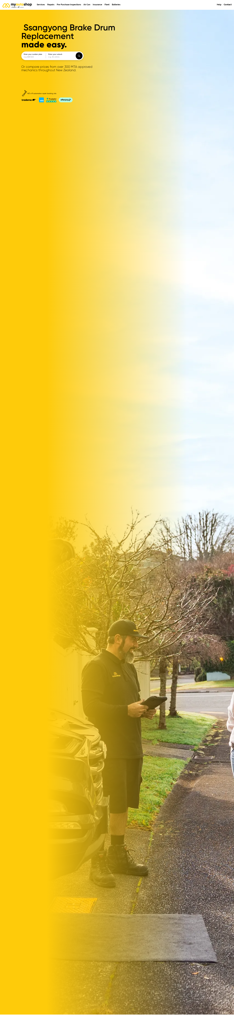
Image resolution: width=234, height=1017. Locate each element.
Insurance (97, 4)
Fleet (107, 4)
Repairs (50, 4)
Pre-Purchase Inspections (69, 4)
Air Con (86, 4)
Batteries (116, 4)
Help (219, 4)
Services (41, 4)
